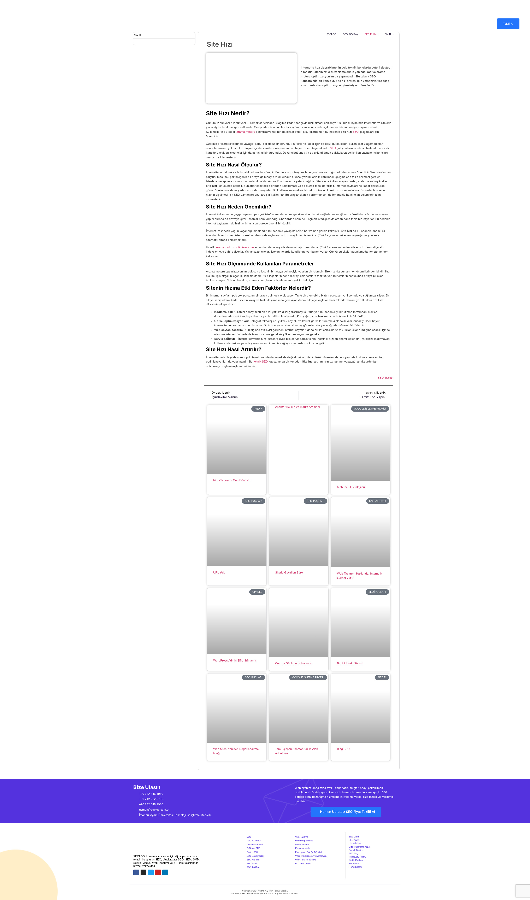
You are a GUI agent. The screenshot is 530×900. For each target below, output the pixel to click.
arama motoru (245, 131)
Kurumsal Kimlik (302, 848)
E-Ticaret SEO (253, 848)
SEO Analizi (252, 863)
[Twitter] (151, 872)
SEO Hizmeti (253, 859)
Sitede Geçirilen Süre (289, 572)
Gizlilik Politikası (356, 860)
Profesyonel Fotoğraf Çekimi (308, 852)
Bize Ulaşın (354, 836)
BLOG (344, 24)
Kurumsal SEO (253, 840)
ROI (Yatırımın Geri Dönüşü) (232, 480)
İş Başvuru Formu (357, 856)
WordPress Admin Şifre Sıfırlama (234, 660)
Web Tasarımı (301, 837)
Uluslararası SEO (255, 844)
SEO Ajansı (354, 840)
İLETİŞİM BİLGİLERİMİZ (376, 24)
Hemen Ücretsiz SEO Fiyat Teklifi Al (347, 812)
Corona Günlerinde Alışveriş (293, 663)
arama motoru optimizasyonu (235, 247)
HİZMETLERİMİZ (243, 24)
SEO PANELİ (299, 24)
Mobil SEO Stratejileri (351, 487)
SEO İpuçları (385, 377)
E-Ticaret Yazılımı (303, 863)
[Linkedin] (165, 872)
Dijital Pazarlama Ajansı (359, 847)
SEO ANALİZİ (324, 24)
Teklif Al (508, 23)
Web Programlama (304, 840)
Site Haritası (354, 863)
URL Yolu (219, 572)
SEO (356, 131)
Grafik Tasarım (302, 844)
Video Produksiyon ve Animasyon (310, 856)
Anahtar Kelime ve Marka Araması (297, 406)
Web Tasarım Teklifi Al (305, 859)
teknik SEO (260, 361)
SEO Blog (353, 853)
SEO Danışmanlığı (255, 856)
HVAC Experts (355, 867)
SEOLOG (218, 24)
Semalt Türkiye (356, 850)
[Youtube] (158, 872)
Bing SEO (343, 749)
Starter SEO (252, 852)
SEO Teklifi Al (253, 867)
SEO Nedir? (275, 24)
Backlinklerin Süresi (350, 663)
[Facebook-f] (136, 872)
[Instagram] (143, 872)
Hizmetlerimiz (355, 843)
